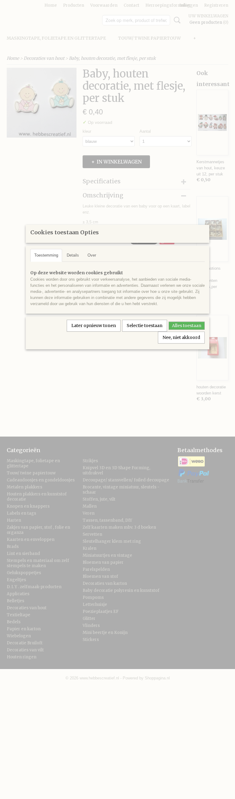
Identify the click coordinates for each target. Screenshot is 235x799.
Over (92, 255)
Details (73, 255)
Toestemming (46, 255)
